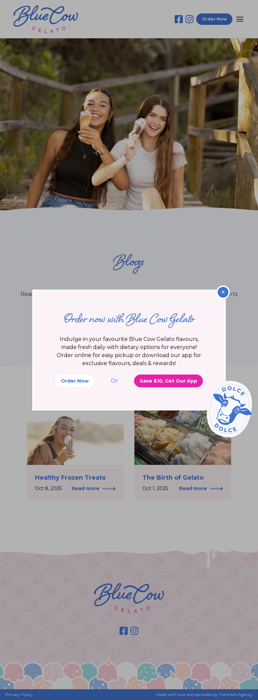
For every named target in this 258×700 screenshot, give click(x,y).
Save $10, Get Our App (168, 381)
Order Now (75, 381)
